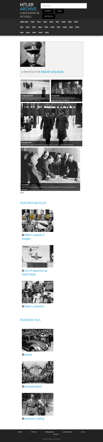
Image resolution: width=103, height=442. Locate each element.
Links (83, 432)
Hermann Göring (33, 419)
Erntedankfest (32, 387)
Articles (34, 432)
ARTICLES (49, 16)
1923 (33, 22)
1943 (34, 32)
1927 (57, 22)
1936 (52, 27)
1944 (40, 32)
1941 (21, 32)
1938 (65, 27)
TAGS (60, 11)
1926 (51, 22)
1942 (28, 32)
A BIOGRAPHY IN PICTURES (29, 14)
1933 (34, 27)
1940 (77, 27)
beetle (27, 355)
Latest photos (67, 432)
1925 (45, 22)
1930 (76, 22)
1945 (47, 32)
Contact (55, 434)
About (20, 432)
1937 (58, 27)
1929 (70, 22)
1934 (40, 27)
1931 (21, 27)
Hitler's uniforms (33, 306)
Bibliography (49, 432)
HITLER (28, 7)
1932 (28, 27)
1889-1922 (24, 22)
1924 (39, 22)
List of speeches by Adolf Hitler (34, 272)
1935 (46, 27)
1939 (71, 27)
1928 (63, 22)
